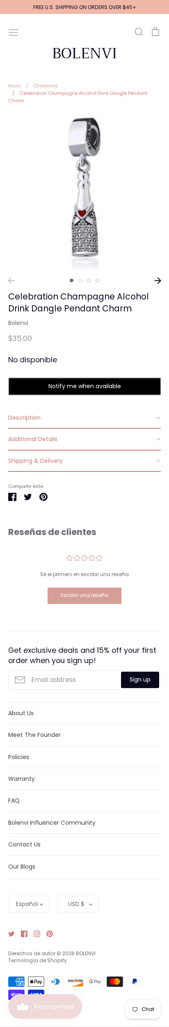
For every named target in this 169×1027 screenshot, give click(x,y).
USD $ (76, 904)
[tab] (84, 418)
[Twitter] (8, 933)
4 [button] (97, 280)
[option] (84, 193)
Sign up (140, 679)
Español (27, 904)
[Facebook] (21, 933)
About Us (21, 713)
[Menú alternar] (13, 31)
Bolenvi (18, 323)
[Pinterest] (46, 933)
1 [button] (71, 280)
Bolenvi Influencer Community (52, 823)
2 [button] (80, 280)
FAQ (14, 800)
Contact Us (24, 844)
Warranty (21, 779)
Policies (18, 757)
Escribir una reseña (84, 595)
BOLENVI (84, 53)
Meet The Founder (34, 735)
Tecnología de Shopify (37, 960)
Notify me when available (84, 386)
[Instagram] (33, 933)
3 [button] (89, 280)
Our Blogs (21, 866)
